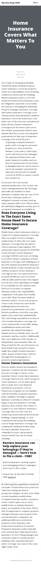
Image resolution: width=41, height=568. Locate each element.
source (12, 477)
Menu (35, 3)
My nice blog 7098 (11, 2)
